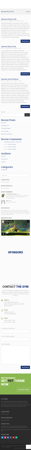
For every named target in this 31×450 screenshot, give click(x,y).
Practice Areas (17, 448)
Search (3, 112)
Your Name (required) (8, 328)
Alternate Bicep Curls (8, 19)
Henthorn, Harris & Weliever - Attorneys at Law (11, 445)
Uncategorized (4, 169)
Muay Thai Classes (5, 131)
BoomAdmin (14, 20)
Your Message (5, 344)
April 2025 (3, 156)
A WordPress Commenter (9, 141)
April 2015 (3, 161)
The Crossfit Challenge (5, 128)
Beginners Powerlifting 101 (6, 134)
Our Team (23, 448)
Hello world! (3, 122)
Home (28, 11)
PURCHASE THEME (23, 389)
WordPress (8, 446)
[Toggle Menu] (29, 4)
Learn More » (3, 408)
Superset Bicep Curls (8, 46)
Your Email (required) (7, 336)
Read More (25, 41)
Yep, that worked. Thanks (11, 202)
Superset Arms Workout (10, 79)
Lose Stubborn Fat (5, 125)
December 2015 (4, 159)
